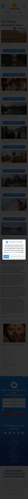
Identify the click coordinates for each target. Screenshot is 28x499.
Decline (22, 256)
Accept (6, 256)
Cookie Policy (11, 252)
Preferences (14, 256)
